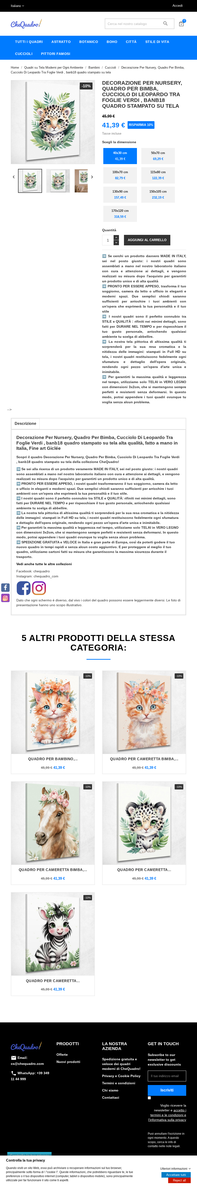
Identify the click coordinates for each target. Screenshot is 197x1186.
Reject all (179, 1180)
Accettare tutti (176, 1175)
